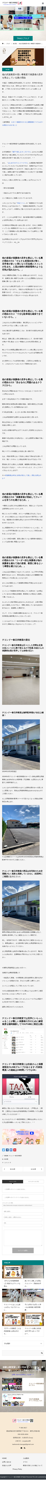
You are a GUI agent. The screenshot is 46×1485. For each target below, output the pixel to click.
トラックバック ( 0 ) (33, 1181)
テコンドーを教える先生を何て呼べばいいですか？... (33, 1331)
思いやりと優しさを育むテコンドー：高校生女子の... (33, 1283)
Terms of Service (35, 1482)
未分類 (7, 69)
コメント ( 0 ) (12, 1181)
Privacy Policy (17, 1469)
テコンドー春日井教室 (15, 1155)
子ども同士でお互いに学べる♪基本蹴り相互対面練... (33, 1307)
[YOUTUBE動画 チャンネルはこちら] (23, 1393)
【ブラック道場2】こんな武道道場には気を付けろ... (12, 1331)
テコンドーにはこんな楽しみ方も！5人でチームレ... (12, 1307)
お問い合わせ (6, 1462)
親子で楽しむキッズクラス (22, 152)
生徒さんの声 (6, 1465)
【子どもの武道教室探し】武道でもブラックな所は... (12, 1283)
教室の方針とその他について (32, 1465)
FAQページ (21, 203)
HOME (4, 1458)
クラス (25, 1462)
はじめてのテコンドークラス (18, 163)
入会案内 (26, 1458)
